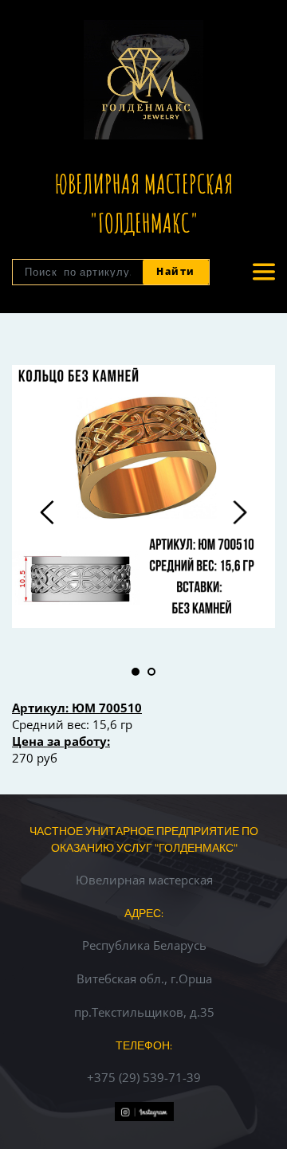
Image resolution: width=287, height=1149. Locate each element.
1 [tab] (136, 672)
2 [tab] (151, 672)
